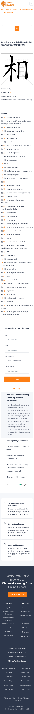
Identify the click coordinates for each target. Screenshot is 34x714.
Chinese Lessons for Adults (17, 648)
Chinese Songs (25, 689)
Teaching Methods (25, 615)
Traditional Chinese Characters (8, 619)
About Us (8, 628)
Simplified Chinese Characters (8, 613)
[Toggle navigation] (31, 4)
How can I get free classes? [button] (17, 477)
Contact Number (9, 366)
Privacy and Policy (9, 698)
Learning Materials (8, 608)
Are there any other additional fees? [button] (18, 448)
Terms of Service (23, 698)
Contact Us (17, 701)
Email (6, 345)
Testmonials (25, 608)
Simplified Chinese (11, 9)
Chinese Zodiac (8, 676)
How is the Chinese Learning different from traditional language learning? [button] (17, 468)
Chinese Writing (25, 681)
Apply (17, 379)
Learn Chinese (8, 12)
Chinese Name (25, 668)
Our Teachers (25, 611)
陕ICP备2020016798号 (16, 706)
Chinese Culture (26, 676)
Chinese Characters (26, 9)
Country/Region (9, 356)
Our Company (8, 635)
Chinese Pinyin (8, 681)
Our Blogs (8, 631)
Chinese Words (8, 689)
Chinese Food (25, 672)
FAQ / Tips (17, 388)
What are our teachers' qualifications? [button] (15, 457)
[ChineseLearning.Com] (8, 4)
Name (6, 335)
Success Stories (25, 685)
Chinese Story (8, 685)
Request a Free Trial (17, 594)
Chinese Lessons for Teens (17, 657)
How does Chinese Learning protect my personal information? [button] (18, 398)
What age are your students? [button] (17, 441)
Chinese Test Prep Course (17, 661)
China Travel (8, 672)
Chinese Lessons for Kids (17, 652)
